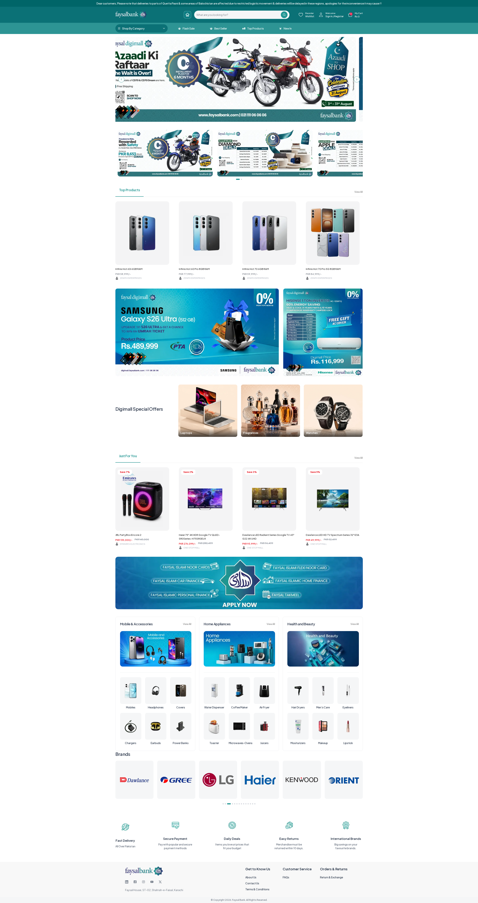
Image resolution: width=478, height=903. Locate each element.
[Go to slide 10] (245, 803)
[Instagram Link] (143, 882)
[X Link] (160, 881)
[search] (237, 14)
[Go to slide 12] (250, 803)
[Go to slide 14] (254, 803)
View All (358, 191)
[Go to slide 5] (233, 803)
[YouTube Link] (151, 882)
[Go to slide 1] (223, 803)
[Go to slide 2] (225, 803)
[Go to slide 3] (227, 803)
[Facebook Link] (135, 882)
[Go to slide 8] (241, 803)
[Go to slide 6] (237, 803)
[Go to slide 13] (252, 803)
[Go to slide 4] (229, 803)
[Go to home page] (187, 14)
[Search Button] (284, 14)
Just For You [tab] (128, 456)
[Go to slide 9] (243, 803)
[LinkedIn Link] (126, 882)
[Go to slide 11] (248, 803)
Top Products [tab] (129, 190)
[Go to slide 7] (239, 803)
